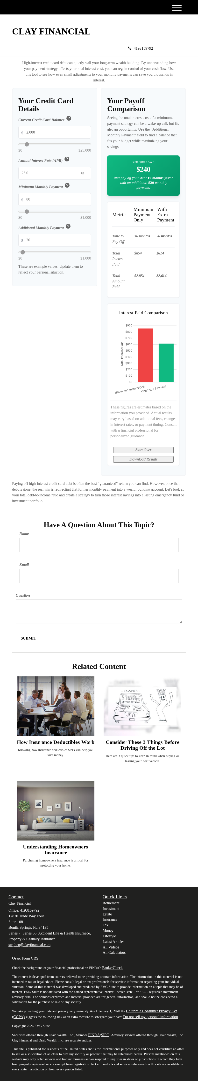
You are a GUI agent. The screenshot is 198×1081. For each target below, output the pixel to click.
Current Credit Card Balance (45, 119)
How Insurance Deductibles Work (55, 742)
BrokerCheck (112, 968)
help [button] (69, 118)
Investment (111, 909)
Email (24, 564)
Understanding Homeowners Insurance (55, 849)
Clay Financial (51, 31)
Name (24, 534)
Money (108, 930)
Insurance (110, 919)
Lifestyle (109, 936)
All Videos (111, 947)
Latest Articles (113, 942)
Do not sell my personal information (150, 1017)
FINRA (94, 1035)
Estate (107, 914)
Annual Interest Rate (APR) (44, 160)
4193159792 (143, 48)
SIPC (105, 1035)
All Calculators (114, 952)
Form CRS (30, 958)
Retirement (111, 903)
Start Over (143, 450)
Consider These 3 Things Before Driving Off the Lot (142, 745)
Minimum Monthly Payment (44, 186)
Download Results (143, 459)
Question (23, 595)
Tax (105, 925)
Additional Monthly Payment (44, 227)
